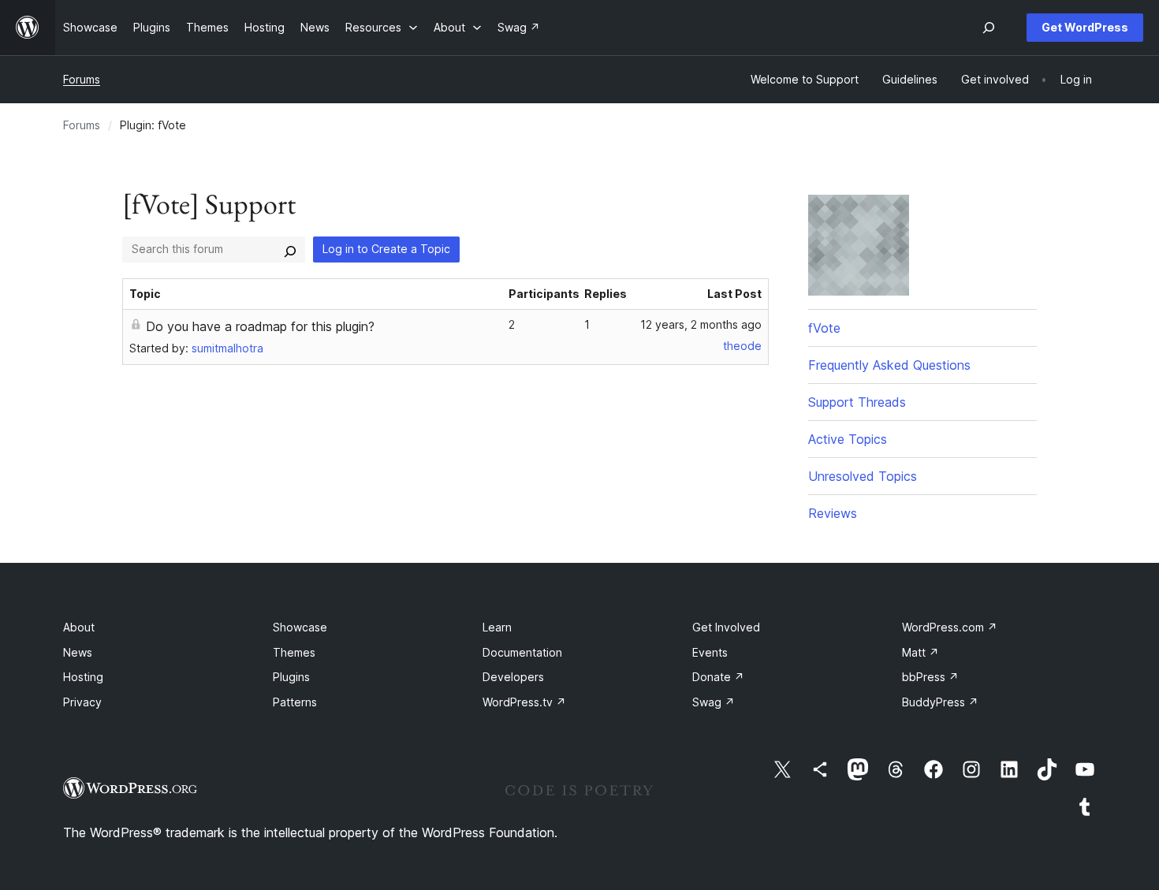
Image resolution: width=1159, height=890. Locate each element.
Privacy (82, 702)
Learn (497, 627)
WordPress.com (949, 627)
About (79, 627)
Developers (513, 676)
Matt (920, 652)
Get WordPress (1085, 27)
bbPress (930, 676)
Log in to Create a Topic (386, 248)
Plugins (291, 676)
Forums (81, 79)
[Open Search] (989, 27)
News (77, 652)
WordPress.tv (524, 702)
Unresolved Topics (862, 476)
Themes (294, 652)
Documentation (522, 652)
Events (710, 652)
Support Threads (857, 402)
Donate (718, 676)
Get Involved (726, 627)
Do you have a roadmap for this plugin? (260, 326)
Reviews (832, 513)
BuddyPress (940, 702)
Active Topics (847, 439)
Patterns (295, 702)
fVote (824, 328)
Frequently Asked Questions (889, 365)
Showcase (300, 627)
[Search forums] (290, 249)
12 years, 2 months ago (701, 324)
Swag (713, 702)
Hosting (83, 676)
